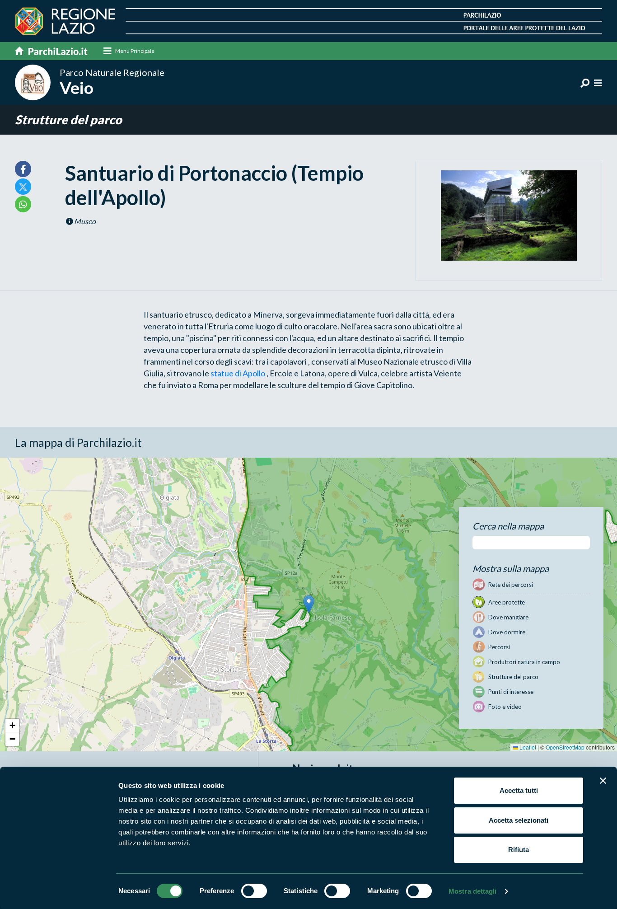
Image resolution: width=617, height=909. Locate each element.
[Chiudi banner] (603, 781)
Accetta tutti (519, 790)
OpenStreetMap (565, 747)
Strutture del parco (68, 119)
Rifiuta (518, 849)
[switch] (254, 891)
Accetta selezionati (518, 820)
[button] (308, 604)
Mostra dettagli (473, 891)
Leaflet (527, 747)
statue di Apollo (238, 373)
